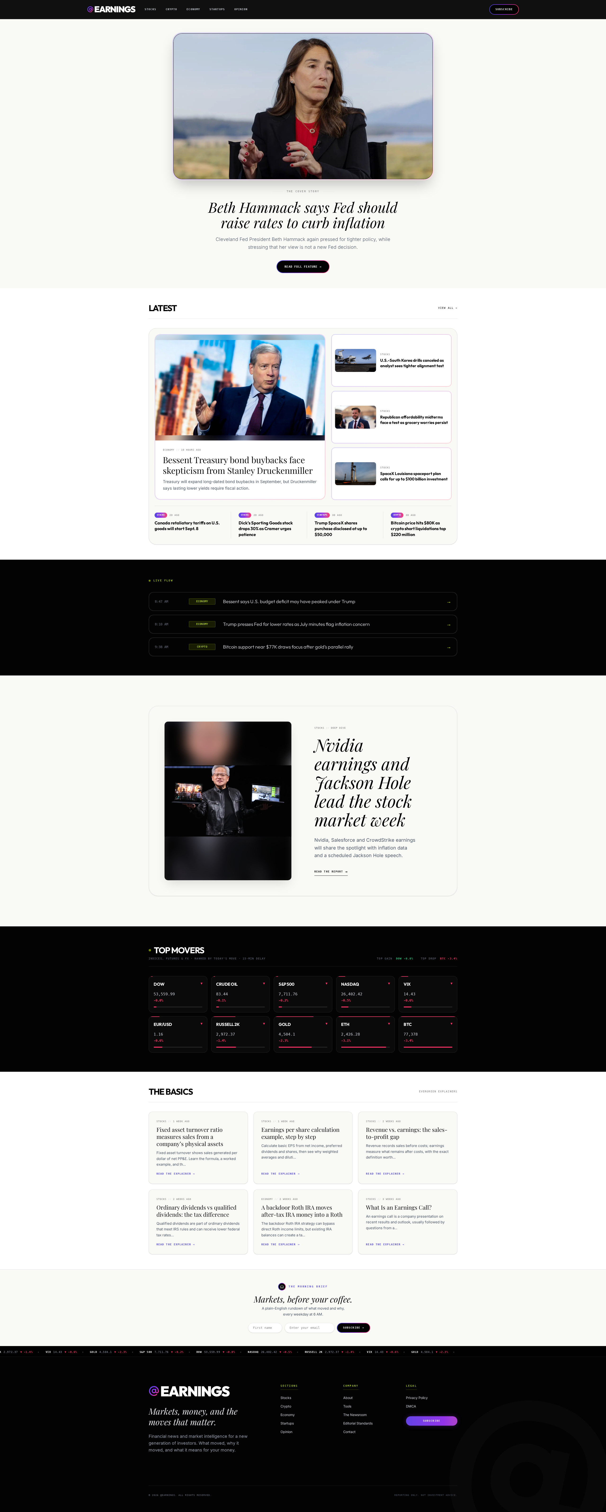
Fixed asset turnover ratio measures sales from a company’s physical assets (189, 1136)
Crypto (171, 9)
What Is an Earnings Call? (399, 1207)
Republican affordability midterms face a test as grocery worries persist (414, 419)
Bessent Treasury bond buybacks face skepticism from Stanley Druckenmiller (238, 465)
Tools (347, 1406)
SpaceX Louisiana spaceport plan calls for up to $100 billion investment (414, 476)
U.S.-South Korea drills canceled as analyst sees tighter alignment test (412, 363)
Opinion (241, 9)
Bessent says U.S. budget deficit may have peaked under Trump (289, 601)
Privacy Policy (417, 1398)
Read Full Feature (303, 266)
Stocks (150, 9)
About (348, 1398)
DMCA (411, 1406)
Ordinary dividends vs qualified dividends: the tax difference (196, 1210)
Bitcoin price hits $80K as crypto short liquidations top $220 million (418, 528)
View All (447, 307)
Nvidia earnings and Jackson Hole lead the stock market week (363, 782)
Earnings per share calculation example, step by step (300, 1133)
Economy (193, 9)
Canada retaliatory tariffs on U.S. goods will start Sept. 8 (187, 525)
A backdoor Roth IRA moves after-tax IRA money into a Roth (302, 1210)
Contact (349, 1432)
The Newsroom (355, 1415)
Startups (217, 9)
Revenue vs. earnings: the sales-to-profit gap (406, 1133)
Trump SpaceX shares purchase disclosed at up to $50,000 (341, 528)
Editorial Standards (358, 1423)
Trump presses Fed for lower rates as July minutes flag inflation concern (296, 624)
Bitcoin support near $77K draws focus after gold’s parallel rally (288, 647)
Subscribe (504, 9)
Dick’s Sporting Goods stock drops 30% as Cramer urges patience (266, 528)
